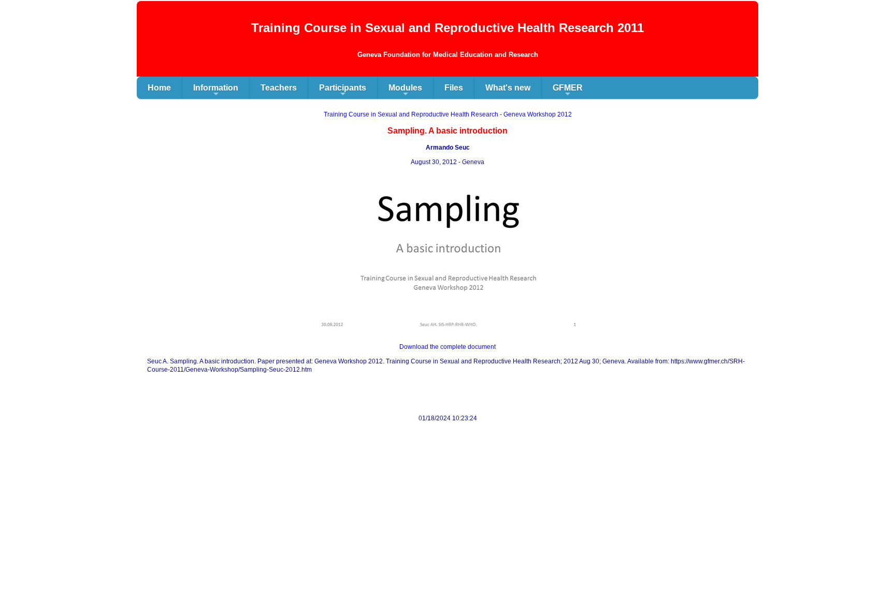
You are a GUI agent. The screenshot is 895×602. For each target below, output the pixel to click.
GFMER (568, 91)
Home (159, 87)
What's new (507, 87)
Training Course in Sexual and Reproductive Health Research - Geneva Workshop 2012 (448, 114)
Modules (405, 91)
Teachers (279, 87)
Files (453, 87)
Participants (342, 91)
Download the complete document (447, 346)
